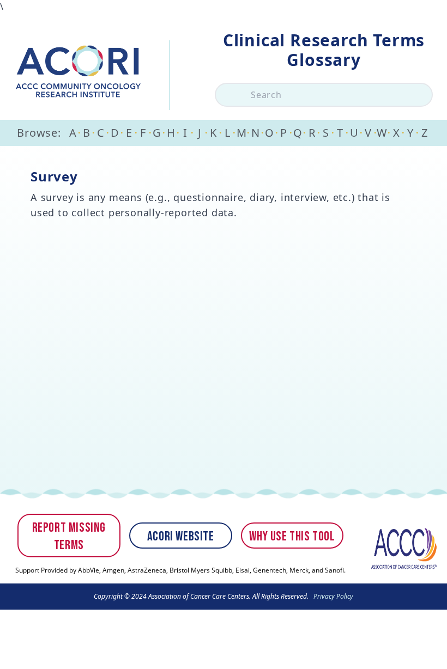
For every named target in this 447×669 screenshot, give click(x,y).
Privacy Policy (332, 596)
